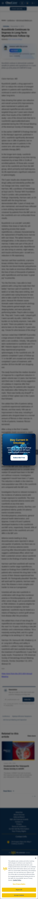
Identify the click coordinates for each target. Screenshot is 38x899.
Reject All (19, 890)
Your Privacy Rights (19, 884)
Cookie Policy (17, 880)
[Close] (36, 858)
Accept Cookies (19, 895)
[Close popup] (33, 436)
